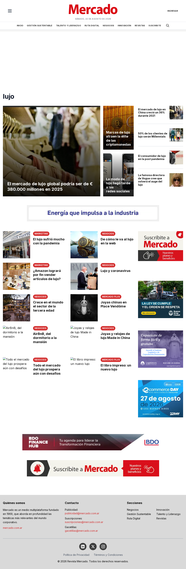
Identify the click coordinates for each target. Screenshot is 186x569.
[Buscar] (167, 25)
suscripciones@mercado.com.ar (84, 522)
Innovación (162, 509)
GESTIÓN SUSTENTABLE (39, 25)
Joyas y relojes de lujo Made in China (115, 336)
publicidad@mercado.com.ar (82, 513)
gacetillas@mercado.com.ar (81, 530)
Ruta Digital (133, 518)
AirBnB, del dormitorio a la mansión (45, 338)
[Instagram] (103, 546)
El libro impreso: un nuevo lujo (116, 367)
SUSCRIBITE (155, 25)
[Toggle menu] (10, 11)
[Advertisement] (93, 57)
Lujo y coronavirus (115, 271)
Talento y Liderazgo (168, 514)
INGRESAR (172, 11)
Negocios (133, 509)
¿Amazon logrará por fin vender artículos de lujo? (47, 275)
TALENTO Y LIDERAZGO (68, 25)
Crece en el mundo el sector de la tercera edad (48, 306)
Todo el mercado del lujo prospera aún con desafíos (46, 369)
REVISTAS (140, 25)
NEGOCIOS (108, 25)
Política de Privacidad (76, 554)
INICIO (20, 25)
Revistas (161, 518)
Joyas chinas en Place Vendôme (114, 304)
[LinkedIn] (82, 546)
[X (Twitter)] (93, 546)
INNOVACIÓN (124, 25)
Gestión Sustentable (139, 514)
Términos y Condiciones (108, 554)
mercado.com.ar (12, 527)
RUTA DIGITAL (92, 25)
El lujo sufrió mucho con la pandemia (48, 241)
